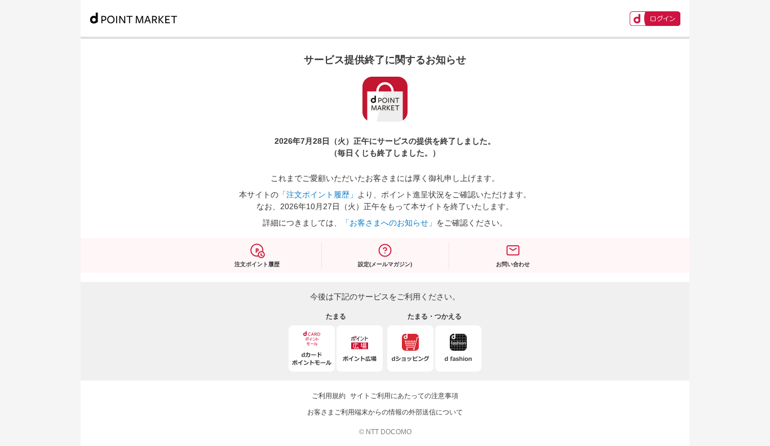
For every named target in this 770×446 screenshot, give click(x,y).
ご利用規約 (329, 396)
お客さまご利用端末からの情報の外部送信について (385, 412)
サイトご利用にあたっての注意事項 (404, 396)
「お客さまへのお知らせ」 (389, 222)
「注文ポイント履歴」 (317, 194)
